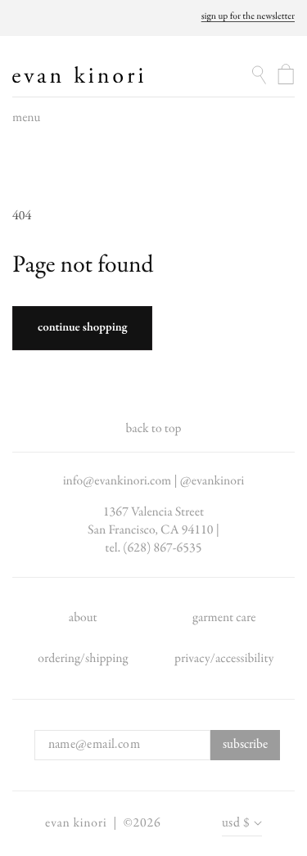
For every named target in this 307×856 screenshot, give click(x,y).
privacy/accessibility (223, 659)
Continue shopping (82, 328)
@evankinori (212, 481)
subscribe (245, 745)
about (83, 618)
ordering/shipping (83, 659)
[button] (26, 122)
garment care (224, 618)
